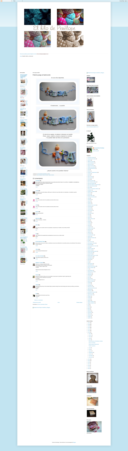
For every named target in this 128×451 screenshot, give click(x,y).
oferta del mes (90, 286)
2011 (89, 329)
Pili (36, 233)
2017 (89, 363)
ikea (88, 262)
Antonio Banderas (91, 162)
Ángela (37, 284)
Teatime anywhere (92, 345)
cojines (89, 217)
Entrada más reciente (37, 302)
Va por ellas (26, 240)
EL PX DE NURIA (23, 247)
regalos (89, 300)
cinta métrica (90, 213)
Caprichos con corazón (92, 205)
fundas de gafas (90, 248)
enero (90, 333)
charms (89, 211)
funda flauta (90, 244)
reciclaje (89, 297)
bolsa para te (90, 177)
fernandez (37, 180)
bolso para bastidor (91, 183)
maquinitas (90, 273)
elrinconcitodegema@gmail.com (92, 126)
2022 (89, 368)
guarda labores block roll (92, 255)
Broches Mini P (90, 195)
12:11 (37, 281)
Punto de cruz (90, 293)
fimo (88, 240)
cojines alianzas (91, 218)
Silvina (37, 249)
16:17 (37, 187)
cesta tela (89, 207)
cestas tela (90, 209)
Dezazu (37, 274)
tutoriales (89, 311)
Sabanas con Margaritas (27, 103)
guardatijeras (90, 258)
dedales (89, 230)
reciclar (89, 298)
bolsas (89, 179)
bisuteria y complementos (92, 172)
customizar (90, 226)
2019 (89, 366)
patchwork (89, 289)
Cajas (89, 198)
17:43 (37, 201)
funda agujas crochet (91, 243)
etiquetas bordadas (91, 237)
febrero (90, 335)
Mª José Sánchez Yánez (40, 241)
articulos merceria (91, 165)
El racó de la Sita (23, 157)
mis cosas (89, 278)
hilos (88, 260)
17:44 (37, 208)
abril (90, 338)
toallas (89, 309)
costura (89, 221)
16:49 (37, 194)
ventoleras (89, 315)
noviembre (91, 355)
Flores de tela (90, 241)
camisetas (89, 199)
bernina (89, 171)
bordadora (89, 190)
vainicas (89, 313)
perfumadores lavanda (92, 292)
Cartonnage (90, 206)
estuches (89, 236)
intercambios (90, 264)
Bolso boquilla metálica (92, 181)
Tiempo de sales (27, 249)
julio (90, 349)
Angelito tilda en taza (27, 133)
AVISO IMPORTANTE (91, 168)
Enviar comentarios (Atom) (42, 304)
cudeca (89, 225)
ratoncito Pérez (90, 294)
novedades (90, 285)
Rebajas (89, 296)
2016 (89, 362)
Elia (36, 293)
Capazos (89, 202)
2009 (89, 325)
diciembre (91, 357)
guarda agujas (90, 252)
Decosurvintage (23, 138)
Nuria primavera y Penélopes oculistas (96, 341)
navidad (89, 282)
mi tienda (89, 275)
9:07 (36, 230)
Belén (37, 224)
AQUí (21, 56)
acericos (89, 160)
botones (89, 192)
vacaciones (90, 312)
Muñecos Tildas (90, 281)
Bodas (89, 175)
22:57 (37, 221)
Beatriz (37, 211)
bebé (89, 169)
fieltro (89, 239)
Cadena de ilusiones (91, 196)
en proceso (90, 233)
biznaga (89, 173)
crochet (89, 224)
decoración (90, 229)
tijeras (89, 308)
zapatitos (89, 317)
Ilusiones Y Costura (39, 262)
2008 (89, 324)
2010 (89, 327)
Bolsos (89, 187)
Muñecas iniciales (91, 279)
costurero (89, 222)
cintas (89, 214)
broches (89, 194)
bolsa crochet (90, 176)
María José (38, 218)
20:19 (37, 214)
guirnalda (89, 259)
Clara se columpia (92, 342)
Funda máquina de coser (92, 245)
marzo (90, 336)
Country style (22, 88)
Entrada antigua (79, 302)
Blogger (74, 442)
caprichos (89, 203)
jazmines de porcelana (92, 266)
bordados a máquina (91, 191)
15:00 (37, 271)
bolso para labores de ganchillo (93, 184)
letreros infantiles (91, 267)
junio (90, 347)
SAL (88, 304)
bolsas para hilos (91, 180)
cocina (89, 215)
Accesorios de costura (92, 158)
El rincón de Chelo (23, 129)
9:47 (36, 290)
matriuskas (90, 274)
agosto (90, 350)
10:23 (37, 245)
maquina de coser (91, 271)
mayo (90, 339)
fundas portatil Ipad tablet (92, 251)
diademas (89, 232)
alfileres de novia (91, 161)
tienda (89, 307)
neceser (89, 283)
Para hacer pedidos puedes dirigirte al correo (34, 53)
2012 (89, 330)
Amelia (37, 190)
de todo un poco (91, 228)
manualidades (90, 270)
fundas (89, 247)
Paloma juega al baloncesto (94, 344)
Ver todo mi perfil (96, 150)
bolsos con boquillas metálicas (93, 188)
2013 (89, 332)
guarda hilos (90, 254)
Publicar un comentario (38, 300)
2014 (89, 359)
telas (88, 305)
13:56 (37, 252)
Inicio (59, 302)
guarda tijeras (90, 256)
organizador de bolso (91, 288)
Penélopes (90, 290)
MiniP (89, 277)
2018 (89, 365)
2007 (89, 322)
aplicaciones (90, 164)
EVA (36, 198)
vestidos (89, 316)
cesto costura (90, 210)
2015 (89, 360)
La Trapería (22, 99)
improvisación (90, 263)
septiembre (91, 352)
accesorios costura (91, 157)
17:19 (37, 297)
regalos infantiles (91, 301)
